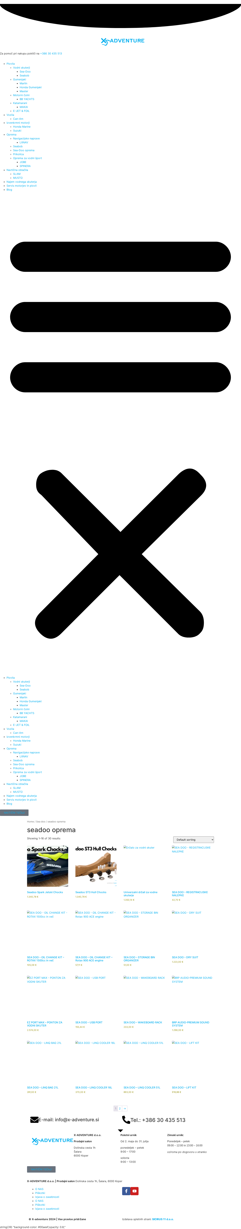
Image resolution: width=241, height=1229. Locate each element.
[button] (120, 434)
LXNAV (24, 142)
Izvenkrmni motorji (18, 122)
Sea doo (40, 821)
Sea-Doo (25, 71)
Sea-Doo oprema (23, 150)
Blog (9, 189)
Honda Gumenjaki (31, 87)
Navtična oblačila (17, 170)
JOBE (23, 162)
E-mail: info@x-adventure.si (69, 1119)
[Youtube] (134, 1191)
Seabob (24, 75)
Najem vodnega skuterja (22, 181)
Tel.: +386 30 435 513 (158, 1120)
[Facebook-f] (126, 1191)
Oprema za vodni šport (27, 158)
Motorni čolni (21, 95)
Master (24, 91)
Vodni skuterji (21, 67)
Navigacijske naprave (26, 138)
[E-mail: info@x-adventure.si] (34, 1120)
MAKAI (24, 107)
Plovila (11, 63)
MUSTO (18, 177)
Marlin (23, 83)
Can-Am (18, 118)
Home (30, 821)
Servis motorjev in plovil (22, 185)
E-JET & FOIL (21, 111)
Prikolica (18, 154)
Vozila (10, 114)
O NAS (39, 1189)
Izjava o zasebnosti (47, 1196)
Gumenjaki (19, 79)
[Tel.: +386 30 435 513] (126, 1120)
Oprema (11, 134)
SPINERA (25, 166)
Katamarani (20, 103)
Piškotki (40, 1193)
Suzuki (17, 130)
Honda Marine (21, 126)
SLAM (16, 173)
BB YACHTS (27, 99)
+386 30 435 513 (51, 53)
